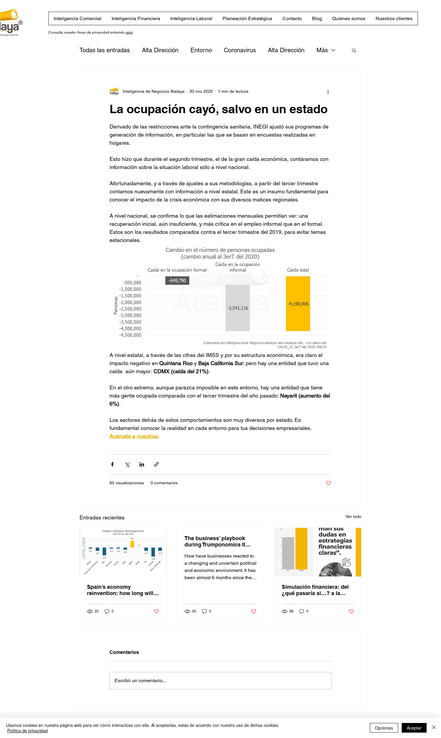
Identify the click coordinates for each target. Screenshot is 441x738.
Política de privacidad (27, 730)
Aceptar (414, 728)
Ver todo (354, 516)
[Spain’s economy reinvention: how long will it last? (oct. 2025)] (123, 552)
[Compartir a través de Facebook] (112, 464)
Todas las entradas (105, 50)
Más (322, 50)
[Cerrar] (433, 727)
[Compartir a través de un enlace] (156, 464)
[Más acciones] (328, 91)
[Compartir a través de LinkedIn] (142, 464)
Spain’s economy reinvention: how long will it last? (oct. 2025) (122, 590)
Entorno (201, 50)
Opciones (384, 728)
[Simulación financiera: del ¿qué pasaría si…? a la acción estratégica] (317, 552)
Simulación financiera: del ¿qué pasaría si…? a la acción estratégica (315, 590)
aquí (129, 32)
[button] (354, 50)
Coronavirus (240, 50)
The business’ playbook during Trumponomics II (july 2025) (214, 541)
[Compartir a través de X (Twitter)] (127, 464)
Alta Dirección (160, 50)
